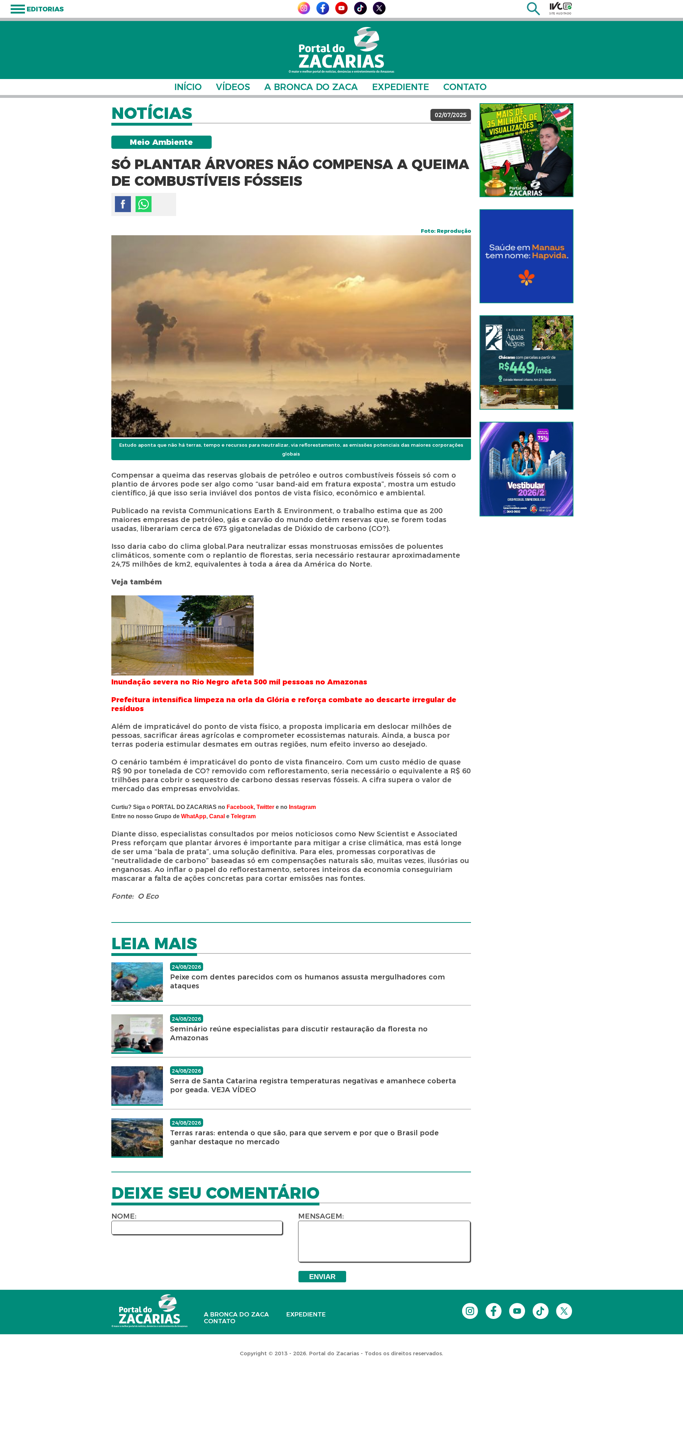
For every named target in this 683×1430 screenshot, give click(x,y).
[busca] (533, 13)
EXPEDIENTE (400, 87)
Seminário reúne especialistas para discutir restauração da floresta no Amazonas (299, 1033)
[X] (379, 12)
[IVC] (560, 8)
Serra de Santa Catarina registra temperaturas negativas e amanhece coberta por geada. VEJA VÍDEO (313, 1085)
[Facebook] (322, 12)
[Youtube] (341, 12)
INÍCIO (188, 87)
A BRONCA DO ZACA (311, 87)
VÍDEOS (233, 87)
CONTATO (465, 87)
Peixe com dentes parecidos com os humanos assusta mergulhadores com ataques (307, 981)
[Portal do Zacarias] (341, 50)
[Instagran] (303, 12)
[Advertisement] (129, 1384)
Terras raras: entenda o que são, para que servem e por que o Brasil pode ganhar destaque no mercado (304, 1137)
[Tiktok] (360, 12)
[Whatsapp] (144, 204)
